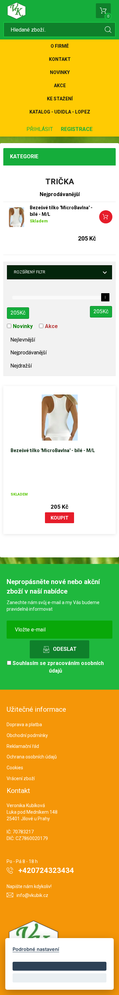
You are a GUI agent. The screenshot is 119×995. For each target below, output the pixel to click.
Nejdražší (21, 366)
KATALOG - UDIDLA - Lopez (59, 112)
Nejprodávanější (28, 352)
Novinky (60, 72)
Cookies (15, 767)
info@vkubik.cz (32, 895)
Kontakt (60, 59)
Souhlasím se (57, 667)
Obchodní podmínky (27, 735)
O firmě (60, 46)
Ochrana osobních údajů (32, 756)
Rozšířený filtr (29, 272)
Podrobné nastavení (36, 949)
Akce (60, 85)
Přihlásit (39, 129)
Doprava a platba (24, 724)
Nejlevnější (22, 340)
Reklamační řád (23, 746)
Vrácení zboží (21, 778)
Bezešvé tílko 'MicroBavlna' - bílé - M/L (61, 211)
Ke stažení (60, 98)
